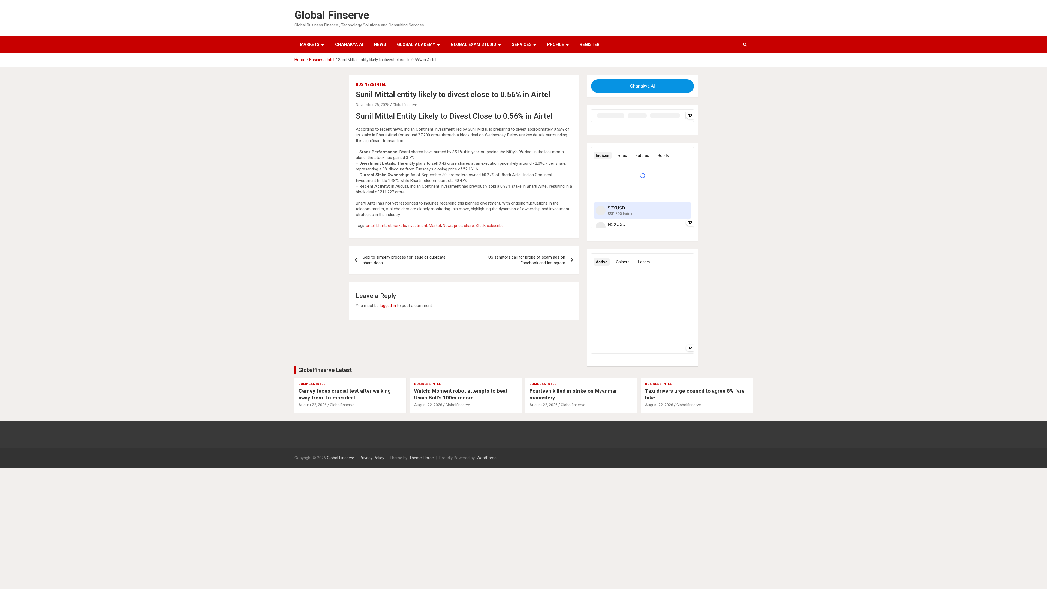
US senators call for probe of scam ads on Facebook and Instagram (526, 260)
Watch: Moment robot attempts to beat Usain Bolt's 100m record (460, 394)
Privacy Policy (372, 457)
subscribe (495, 225)
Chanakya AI (349, 44)
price (458, 225)
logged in (388, 305)
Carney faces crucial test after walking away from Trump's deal (345, 394)
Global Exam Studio (473, 44)
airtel (370, 225)
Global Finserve (331, 15)
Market (435, 225)
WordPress (487, 457)
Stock (480, 225)
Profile (555, 44)
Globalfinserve (405, 105)
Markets (310, 44)
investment (417, 225)
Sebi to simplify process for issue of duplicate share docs (404, 260)
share (469, 225)
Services (522, 44)
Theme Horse (421, 457)
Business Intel (371, 84)
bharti (381, 225)
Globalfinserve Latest (325, 370)
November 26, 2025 (372, 105)
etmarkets (397, 225)
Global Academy (416, 44)
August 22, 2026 (313, 405)
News (380, 44)
